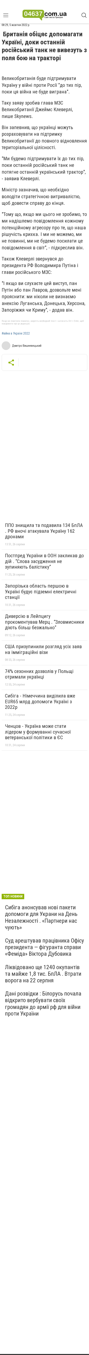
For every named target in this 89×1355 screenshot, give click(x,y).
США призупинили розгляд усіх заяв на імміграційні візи (43, 649)
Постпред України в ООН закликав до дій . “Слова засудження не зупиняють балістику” (44, 561)
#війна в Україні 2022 (16, 333)
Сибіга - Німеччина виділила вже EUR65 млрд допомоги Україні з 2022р (40, 701)
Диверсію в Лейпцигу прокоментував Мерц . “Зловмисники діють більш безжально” (44, 621)
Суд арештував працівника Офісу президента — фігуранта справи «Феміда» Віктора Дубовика (44, 947)
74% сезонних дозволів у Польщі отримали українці (39, 674)
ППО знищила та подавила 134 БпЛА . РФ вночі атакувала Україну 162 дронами (44, 531)
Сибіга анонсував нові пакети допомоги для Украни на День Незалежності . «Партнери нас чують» (41, 917)
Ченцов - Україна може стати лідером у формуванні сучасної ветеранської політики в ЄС (38, 731)
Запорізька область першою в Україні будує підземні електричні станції (40, 591)
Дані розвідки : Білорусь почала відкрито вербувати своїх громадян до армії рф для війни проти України (43, 1003)
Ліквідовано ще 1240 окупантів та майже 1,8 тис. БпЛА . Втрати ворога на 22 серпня (43, 974)
